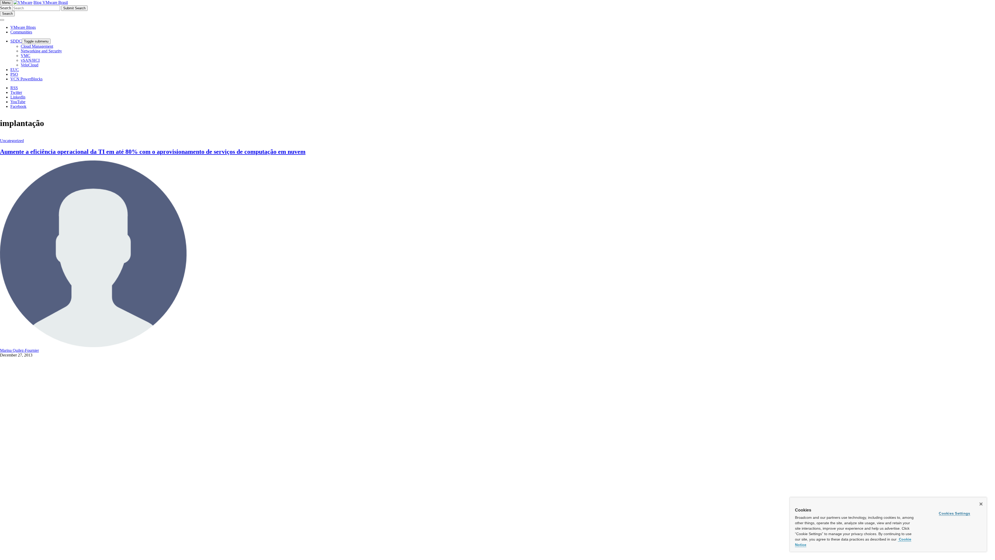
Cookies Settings (954, 513)
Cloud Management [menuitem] (37, 46)
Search (5, 8)
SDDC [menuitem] (16, 41)
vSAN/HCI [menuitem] (30, 60)
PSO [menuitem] (14, 74)
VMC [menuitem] (25, 55)
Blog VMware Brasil (50, 2)
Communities (21, 32)
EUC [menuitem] (14, 69)
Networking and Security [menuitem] (41, 51)
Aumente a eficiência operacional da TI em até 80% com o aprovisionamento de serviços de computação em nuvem (152, 151)
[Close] (981, 504)
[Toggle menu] (2, 20)
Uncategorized (12, 140)
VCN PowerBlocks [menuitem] (26, 79)
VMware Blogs (23, 27)
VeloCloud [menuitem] (29, 65)
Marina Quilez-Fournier (19, 350)
